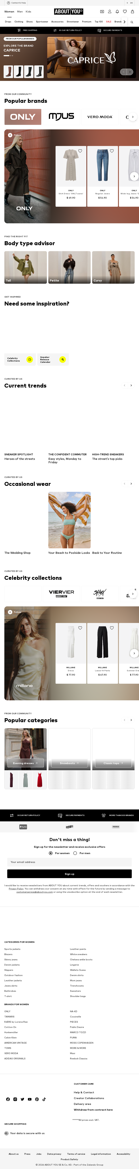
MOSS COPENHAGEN (81, 1042)
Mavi (72, 1053)
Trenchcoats (77, 985)
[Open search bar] (131, 22)
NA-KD (73, 1011)
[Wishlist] (125, 11)
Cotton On (10, 1027)
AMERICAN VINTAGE (15, 1042)
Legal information (101, 1154)
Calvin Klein (10, 1037)
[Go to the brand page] (69, 57)
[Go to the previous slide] (123, 72)
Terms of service (76, 1154)
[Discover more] (24, 176)
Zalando (91, 1164)
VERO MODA (11, 1053)
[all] (70, 117)
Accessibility (123, 1154)
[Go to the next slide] (130, 72)
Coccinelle (75, 1016)
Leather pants (78, 949)
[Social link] (8, 1099)
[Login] (110, 11)
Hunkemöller (11, 1032)
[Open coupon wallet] (102, 11)
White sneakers (78, 954)
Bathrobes (10, 991)
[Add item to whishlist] (80, 151)
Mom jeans (76, 980)
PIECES (74, 1021)
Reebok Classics (78, 1058)
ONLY (7, 1011)
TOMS (7, 1048)
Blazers (8, 954)
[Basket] (132, 11)
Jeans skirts (10, 985)
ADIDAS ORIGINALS (15, 1058)
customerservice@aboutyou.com (34, 892)
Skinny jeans (11, 959)
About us (14, 1154)
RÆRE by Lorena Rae (16, 1021)
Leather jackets (13, 980)
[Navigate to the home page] (24, 1086)
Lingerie (74, 964)
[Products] (26, 779)
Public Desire (77, 1027)
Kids (28, 11)
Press (27, 1154)
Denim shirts (77, 975)
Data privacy (54, 1154)
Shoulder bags (78, 996)
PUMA (73, 1037)
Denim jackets (12, 964)
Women (9, 11)
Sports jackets (12, 949)
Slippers (8, 970)
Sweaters (75, 991)
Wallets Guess (78, 970)
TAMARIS (9, 1016)
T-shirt (8, 996)
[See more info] (25, 135)
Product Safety (69, 1159)
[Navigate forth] (124, 22)
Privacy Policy (16, 888)
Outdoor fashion (13, 975)
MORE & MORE (78, 1048)
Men (20, 11)
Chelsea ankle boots (81, 959)
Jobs (38, 1154)
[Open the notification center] (117, 11)
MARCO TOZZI (78, 1032)
